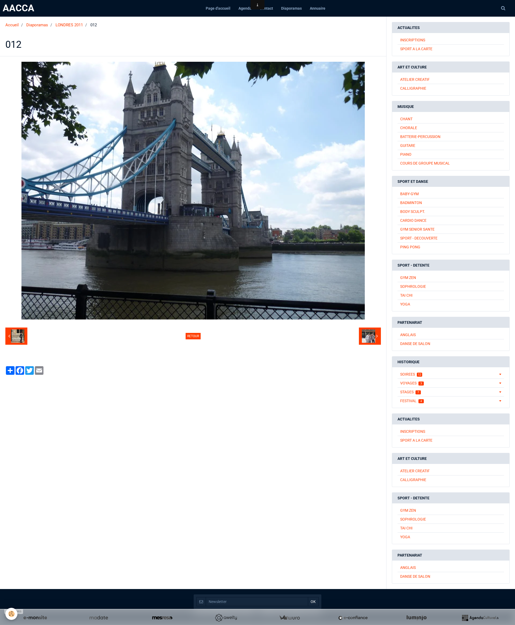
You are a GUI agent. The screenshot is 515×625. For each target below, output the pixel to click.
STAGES (409, 392)
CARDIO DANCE (413, 220)
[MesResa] (162, 618)
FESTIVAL (411, 401)
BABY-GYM (409, 194)
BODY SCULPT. (412, 211)
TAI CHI (406, 295)
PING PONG (410, 247)
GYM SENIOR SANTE (417, 229)
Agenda (245, 8)
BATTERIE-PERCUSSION (420, 137)
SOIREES (410, 374)
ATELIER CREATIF (415, 79)
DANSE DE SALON (415, 343)
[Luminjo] (416, 618)
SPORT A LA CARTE (416, 49)
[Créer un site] (35, 618)
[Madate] (99, 618)
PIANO (405, 154)
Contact (266, 8)
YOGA (405, 304)
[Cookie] (11, 614)
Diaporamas (291, 8)
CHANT (406, 119)
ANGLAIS (408, 335)
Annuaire (317, 8)
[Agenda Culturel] (480, 618)
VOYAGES (411, 383)
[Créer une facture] (289, 618)
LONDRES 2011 (69, 25)
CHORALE (408, 128)
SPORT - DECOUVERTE (418, 238)
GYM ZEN (408, 277)
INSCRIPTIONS (412, 40)
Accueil (12, 25)
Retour (193, 336)
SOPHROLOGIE (413, 286)
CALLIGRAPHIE (413, 88)
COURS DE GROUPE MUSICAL (425, 163)
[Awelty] (226, 618)
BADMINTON (411, 203)
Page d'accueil (218, 8)
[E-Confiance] (353, 618)
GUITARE (407, 145)
